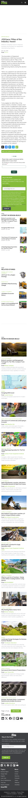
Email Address (6, 186)
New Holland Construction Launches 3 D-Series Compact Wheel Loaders (13, 514)
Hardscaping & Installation (8, 697)
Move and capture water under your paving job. (13, 705)
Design (3, 391)
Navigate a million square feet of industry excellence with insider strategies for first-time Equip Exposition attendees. (13, 458)
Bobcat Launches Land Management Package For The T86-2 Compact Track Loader (9, 219)
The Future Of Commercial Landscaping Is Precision (9, 238)
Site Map (20, 793)
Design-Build (5, 36)
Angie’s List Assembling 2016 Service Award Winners (9, 304)
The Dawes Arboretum (10, 642)
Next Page (16, 711)
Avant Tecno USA (9, 672)
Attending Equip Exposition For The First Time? (9, 247)
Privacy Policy (12, 206)
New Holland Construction (11, 517)
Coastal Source (8, 395)
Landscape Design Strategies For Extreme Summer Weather (13, 639)
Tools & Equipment (6, 358)
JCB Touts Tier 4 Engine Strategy (8, 275)
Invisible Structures (9, 703)
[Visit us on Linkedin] (2, 718)
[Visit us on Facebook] (10, 718)
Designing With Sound (7, 227)
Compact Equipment (6, 291)
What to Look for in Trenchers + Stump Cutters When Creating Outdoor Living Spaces (12, 578)
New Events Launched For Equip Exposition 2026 (10, 545)
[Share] (6, 147)
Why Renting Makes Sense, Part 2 (11, 609)
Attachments (5, 480)
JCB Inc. (6, 52)
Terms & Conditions (12, 793)
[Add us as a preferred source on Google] (16, 147)
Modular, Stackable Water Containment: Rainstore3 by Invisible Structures (13, 700)
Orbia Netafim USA (9, 424)
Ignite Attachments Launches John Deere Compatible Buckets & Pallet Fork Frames (13, 483)
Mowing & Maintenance (7, 301)
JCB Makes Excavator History (7, 294)
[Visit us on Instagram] (14, 718)
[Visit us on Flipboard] (17, 718)
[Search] (21, 2)
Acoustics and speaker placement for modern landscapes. (13, 397)
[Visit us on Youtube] (21, 718)
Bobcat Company (9, 365)
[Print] (2, 147)
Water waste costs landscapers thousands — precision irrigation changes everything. (13, 426)
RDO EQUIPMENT (8, 582)
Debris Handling (5, 668)
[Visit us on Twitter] (6, 718)
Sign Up (6, 208)
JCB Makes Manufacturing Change (9, 284)
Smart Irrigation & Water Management (11, 418)
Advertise (13, 792)
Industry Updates (6, 448)
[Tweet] (13, 147)
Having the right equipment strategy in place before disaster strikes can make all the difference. (12, 675)
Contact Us (7, 792)
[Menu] (25, 2)
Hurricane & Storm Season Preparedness (13, 670)
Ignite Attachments (9, 486)
